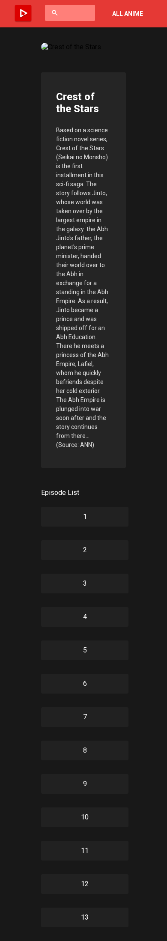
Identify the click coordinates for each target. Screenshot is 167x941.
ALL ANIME (127, 13)
